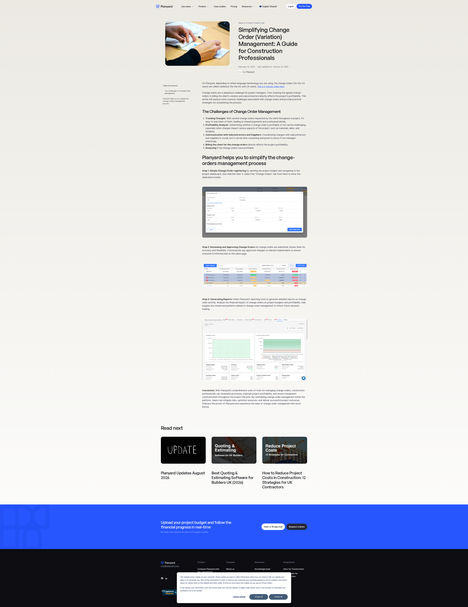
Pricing (234, 6)
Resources (247, 6)
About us (230, 569)
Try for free (304, 6)
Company (230, 562)
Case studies (220, 6)
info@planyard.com (170, 566)
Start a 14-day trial (273, 527)
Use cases (186, 6)
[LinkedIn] (166, 578)
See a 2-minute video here (271, 86)
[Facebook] (162, 578)
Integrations (289, 562)
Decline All (278, 597)
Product (202, 6)
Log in (291, 6)
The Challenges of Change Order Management (177, 92)
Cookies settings (239, 597)
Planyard (250, 72)
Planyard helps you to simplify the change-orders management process (176, 101)
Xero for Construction (293, 569)
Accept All (259, 597)
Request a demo (297, 527)
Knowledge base (262, 569)
